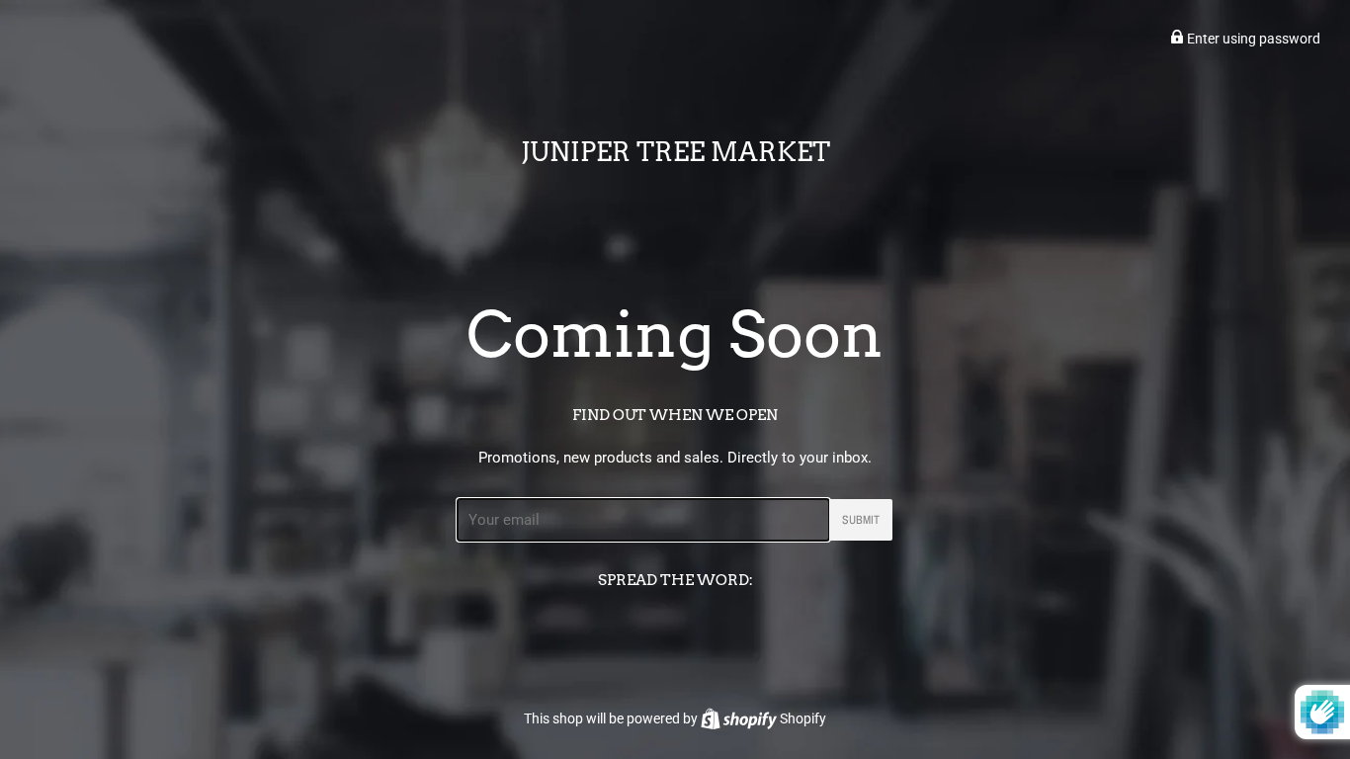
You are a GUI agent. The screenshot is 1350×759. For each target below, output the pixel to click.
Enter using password (1252, 38)
